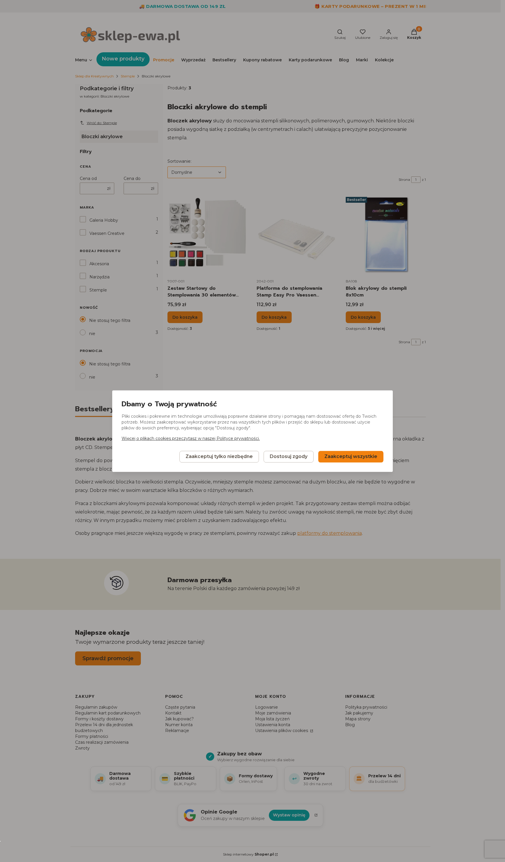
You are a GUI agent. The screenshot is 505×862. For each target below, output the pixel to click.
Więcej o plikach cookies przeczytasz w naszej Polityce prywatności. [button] (191, 438)
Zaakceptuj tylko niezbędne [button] (219, 456)
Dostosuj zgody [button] (288, 456)
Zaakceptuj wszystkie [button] (350, 456)
